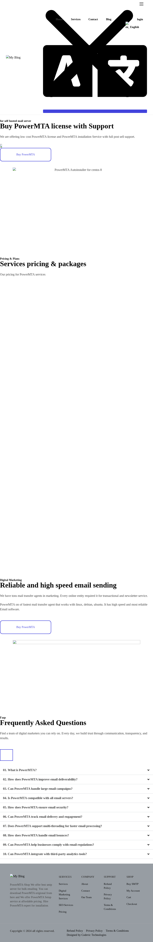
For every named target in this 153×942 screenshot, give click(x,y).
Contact (93, 19)
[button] (76, 770)
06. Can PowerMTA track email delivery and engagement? (42, 816)
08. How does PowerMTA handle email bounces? (36, 835)
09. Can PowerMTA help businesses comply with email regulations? (48, 844)
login (140, 19)
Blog (108, 19)
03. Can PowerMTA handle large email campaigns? (38, 788)
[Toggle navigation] (141, 5)
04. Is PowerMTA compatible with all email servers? (38, 798)
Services (75, 19)
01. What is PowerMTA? (20, 770)
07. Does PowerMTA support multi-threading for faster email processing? (52, 826)
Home (59, 19)
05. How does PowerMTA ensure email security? (35, 807)
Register (124, 19)
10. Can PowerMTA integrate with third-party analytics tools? (45, 854)
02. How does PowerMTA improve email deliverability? (40, 779)
